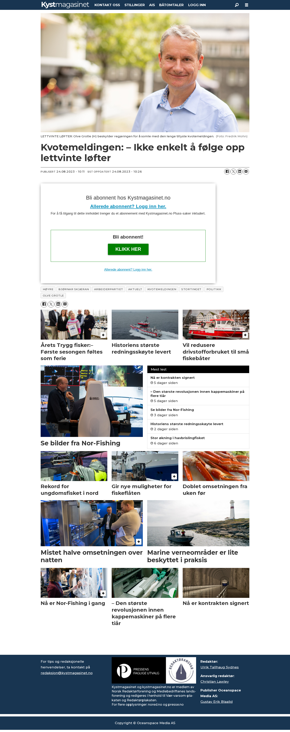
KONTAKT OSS (107, 5)
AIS (152, 5)
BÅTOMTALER (171, 5)
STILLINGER (134, 5)
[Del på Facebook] (227, 172)
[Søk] (237, 5)
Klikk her (128, 249)
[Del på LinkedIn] (240, 172)
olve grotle (53, 295)
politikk (214, 289)
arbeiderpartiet (108, 289)
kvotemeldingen (161, 289)
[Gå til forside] (65, 5)
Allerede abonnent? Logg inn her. (128, 206)
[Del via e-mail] (246, 172)
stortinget (191, 289)
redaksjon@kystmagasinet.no (67, 673)
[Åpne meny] (246, 5)
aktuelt (135, 289)
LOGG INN (197, 5)
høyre (48, 289)
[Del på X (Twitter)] (233, 172)
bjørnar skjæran (73, 289)
